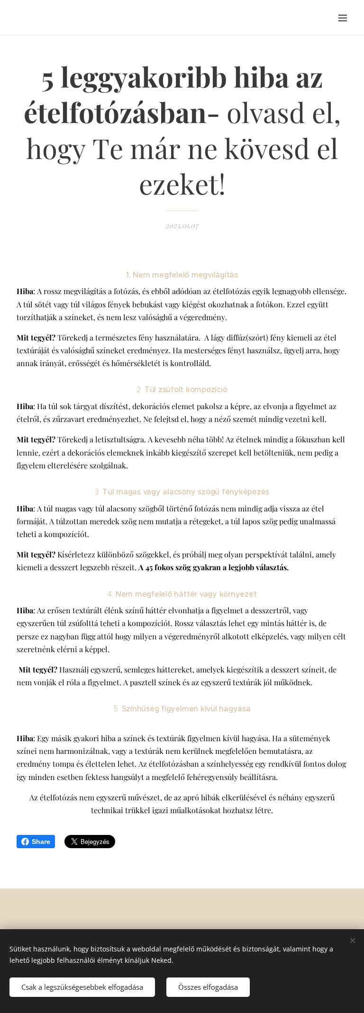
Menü (342, 17)
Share (41, 841)
